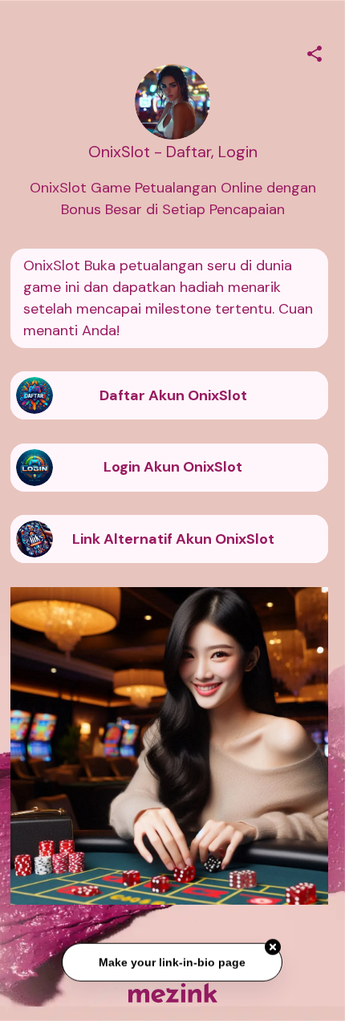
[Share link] (314, 51)
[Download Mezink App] (172, 992)
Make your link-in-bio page (172, 963)
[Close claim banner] (274, 948)
